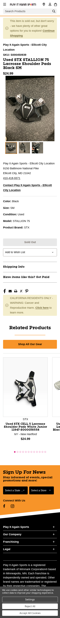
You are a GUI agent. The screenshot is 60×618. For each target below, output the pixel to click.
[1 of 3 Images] (11, 148)
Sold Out (30, 242)
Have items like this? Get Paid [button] (26, 277)
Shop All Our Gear (30, 344)
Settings (30, 599)
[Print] (15, 291)
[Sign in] (50, 4)
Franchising (11, 541)
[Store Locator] (44, 4)
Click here (42, 307)
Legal (6, 549)
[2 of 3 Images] (24, 148)
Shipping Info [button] (13, 266)
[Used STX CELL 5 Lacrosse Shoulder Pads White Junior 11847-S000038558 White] (25, 386)
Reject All (30, 606)
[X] (21, 291)
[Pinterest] (26, 291)
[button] (4, 4)
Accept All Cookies (30, 613)
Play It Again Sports (16, 526)
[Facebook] (4, 291)
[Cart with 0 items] (55, 4)
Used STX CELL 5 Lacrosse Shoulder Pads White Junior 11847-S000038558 (25, 427)
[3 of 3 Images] (37, 148)
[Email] (10, 291)
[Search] (53, 12)
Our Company (12, 534)
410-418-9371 (11, 178)
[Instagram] (12, 506)
